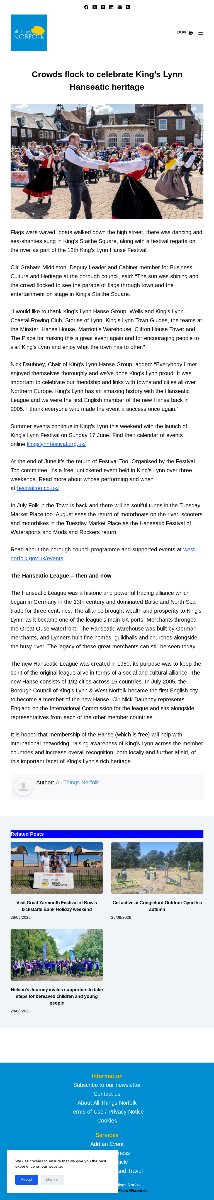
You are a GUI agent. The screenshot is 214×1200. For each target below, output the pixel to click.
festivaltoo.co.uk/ (38, 488)
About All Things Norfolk (107, 1103)
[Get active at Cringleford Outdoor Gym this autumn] (157, 868)
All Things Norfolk (77, 782)
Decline (52, 1179)
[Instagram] (103, 7)
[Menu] (200, 32)
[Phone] (128, 7)
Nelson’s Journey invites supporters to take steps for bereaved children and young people (57, 996)
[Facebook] (86, 7)
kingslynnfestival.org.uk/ (56, 444)
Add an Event (107, 1144)
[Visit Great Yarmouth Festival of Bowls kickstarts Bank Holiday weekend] (57, 868)
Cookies (107, 1120)
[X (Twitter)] (95, 7)
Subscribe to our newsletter (107, 1085)
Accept (26, 1179)
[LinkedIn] (111, 7)
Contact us (107, 1094)
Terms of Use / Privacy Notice (107, 1112)
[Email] (120, 7)
